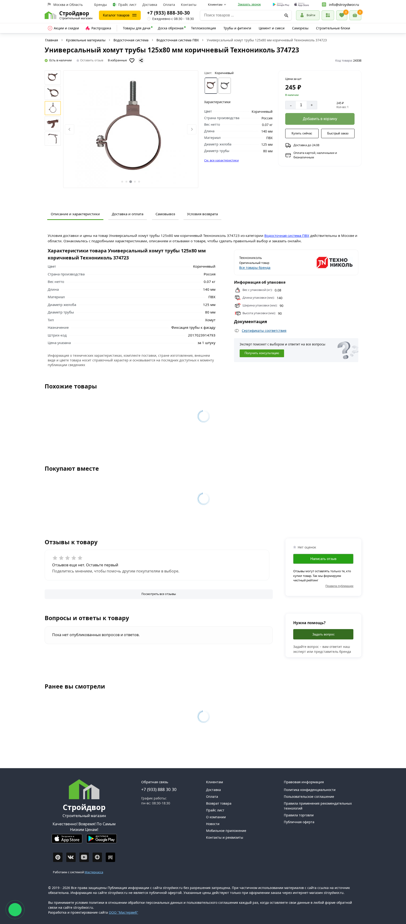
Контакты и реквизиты (224, 837)
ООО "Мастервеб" (123, 912)
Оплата (169, 4)
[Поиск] (286, 15)
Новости (212, 824)
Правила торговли (299, 815)
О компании (216, 817)
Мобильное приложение (226, 830)
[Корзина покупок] (355, 15)
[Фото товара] (131, 129)
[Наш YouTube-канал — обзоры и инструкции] (84, 857)
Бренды (100, 4)
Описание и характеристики (75, 213)
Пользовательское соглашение (309, 796)
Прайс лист (127, 4)
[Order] (328, 15)
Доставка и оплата (127, 213)
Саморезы (300, 28)
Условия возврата (202, 213)
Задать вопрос (323, 634)
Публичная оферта (299, 822)
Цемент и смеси (272, 28)
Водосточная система (130, 40)
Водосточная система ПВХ (177, 40)
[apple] (301, 5)
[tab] (122, 182)
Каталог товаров (116, 15)
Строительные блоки (333, 28)
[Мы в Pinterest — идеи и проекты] (57, 857)
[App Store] (67, 840)
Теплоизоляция (203, 28)
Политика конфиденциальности (310, 789)
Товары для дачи (136, 28)
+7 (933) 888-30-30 (168, 12)
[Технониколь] (325, 262)
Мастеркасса (94, 872)
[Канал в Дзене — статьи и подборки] (97, 857)
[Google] (281, 5)
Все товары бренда (254, 267)
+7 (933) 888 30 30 (158, 789)
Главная (51, 40)
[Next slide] (191, 129)
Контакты (188, 4)
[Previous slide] (69, 129)
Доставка (149, 4)
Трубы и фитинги (237, 28)
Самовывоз (165, 213)
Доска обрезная (170, 28)
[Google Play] (101, 840)
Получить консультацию (262, 353)
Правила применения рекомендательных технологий (318, 805)
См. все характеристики (221, 160)
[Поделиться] (141, 60)
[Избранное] (341, 15)
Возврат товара (218, 803)
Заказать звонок (249, 4)
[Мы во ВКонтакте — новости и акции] (71, 857)
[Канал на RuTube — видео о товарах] (110, 857)
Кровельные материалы (85, 40)
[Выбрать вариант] (211, 86)
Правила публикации (339, 586)
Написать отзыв (323, 559)
